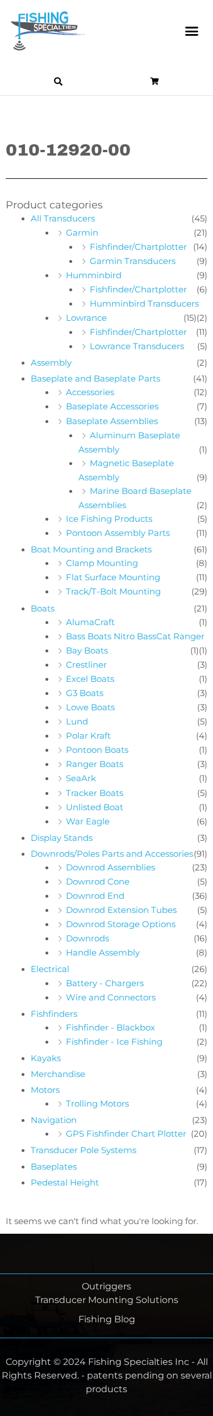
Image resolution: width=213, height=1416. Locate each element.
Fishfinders (54, 1014)
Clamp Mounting (102, 563)
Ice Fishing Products (109, 519)
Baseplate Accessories (112, 406)
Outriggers (106, 1286)
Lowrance (86, 318)
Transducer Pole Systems (83, 1150)
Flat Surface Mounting (113, 577)
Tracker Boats (94, 793)
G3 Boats (84, 693)
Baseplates (54, 1167)
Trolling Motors (97, 1104)
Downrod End (95, 896)
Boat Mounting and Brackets (91, 549)
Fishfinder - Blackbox (110, 1028)
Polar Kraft (88, 736)
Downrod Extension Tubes (121, 910)
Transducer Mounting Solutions (106, 1299)
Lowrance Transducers (137, 346)
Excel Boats (90, 679)
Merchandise (58, 1074)
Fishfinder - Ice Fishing (114, 1042)
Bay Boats (87, 651)
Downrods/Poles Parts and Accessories (112, 854)
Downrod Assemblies (110, 867)
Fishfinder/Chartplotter (138, 247)
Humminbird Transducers (144, 304)
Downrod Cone (98, 882)
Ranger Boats (94, 764)
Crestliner (86, 665)
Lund (77, 722)
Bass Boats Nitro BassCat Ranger (135, 636)
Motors (45, 1090)
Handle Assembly (103, 953)
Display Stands (62, 838)
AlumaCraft (90, 622)
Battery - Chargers (105, 983)
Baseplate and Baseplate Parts (95, 379)
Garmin (82, 233)
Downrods (87, 938)
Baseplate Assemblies (112, 421)
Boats (43, 609)
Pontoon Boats (97, 750)
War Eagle (88, 821)
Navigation (54, 1120)
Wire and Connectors (111, 997)
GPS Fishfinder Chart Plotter (126, 1134)
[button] (192, 31)
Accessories (90, 392)
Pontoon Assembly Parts (118, 533)
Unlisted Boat (94, 807)
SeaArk (81, 778)
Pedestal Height (65, 1183)
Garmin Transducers (133, 261)
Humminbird (94, 275)
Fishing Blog (106, 1319)
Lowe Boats (90, 707)
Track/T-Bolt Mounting (113, 591)
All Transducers (63, 218)
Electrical (50, 969)
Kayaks (46, 1058)
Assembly (51, 363)
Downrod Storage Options (121, 924)
